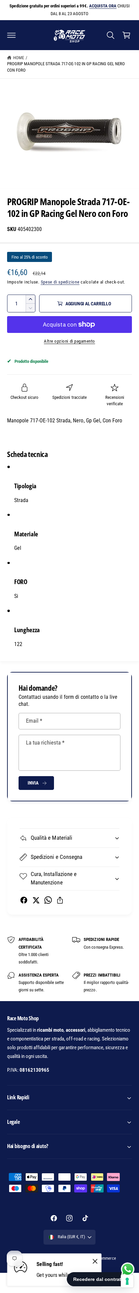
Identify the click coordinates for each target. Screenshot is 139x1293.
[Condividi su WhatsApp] (48, 900)
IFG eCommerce (102, 1258)
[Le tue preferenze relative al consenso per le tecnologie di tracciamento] (127, 1281)
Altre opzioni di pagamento (69, 341)
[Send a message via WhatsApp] (128, 1269)
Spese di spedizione (60, 281)
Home (18, 57)
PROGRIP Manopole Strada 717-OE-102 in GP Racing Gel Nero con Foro (66, 67)
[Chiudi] (95, 1261)
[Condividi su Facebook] (24, 900)
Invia (33, 783)
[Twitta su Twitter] (36, 900)
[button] (11, 35)
